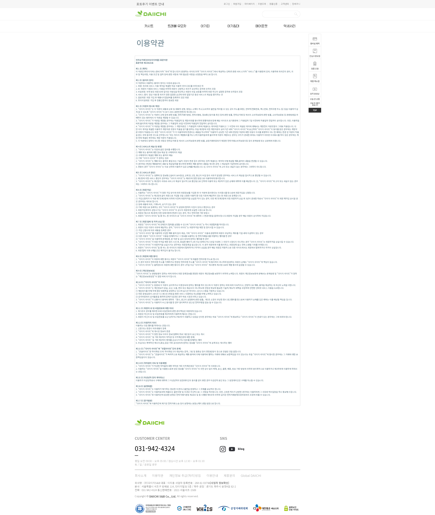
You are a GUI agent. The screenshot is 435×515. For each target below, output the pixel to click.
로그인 (227, 3)
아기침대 (233, 26)
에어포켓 (261, 26)
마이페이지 (250, 3)
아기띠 (205, 26)
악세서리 (289, 26)
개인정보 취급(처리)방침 (185, 475)
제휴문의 (229, 475)
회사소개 (140, 475)
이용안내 (212, 475)
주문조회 (262, 3)
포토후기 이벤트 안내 (150, 4)
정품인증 (273, 3)
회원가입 (237, 3)
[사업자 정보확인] (219, 483)
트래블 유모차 (177, 26)
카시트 (148, 26)
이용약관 (157, 475)
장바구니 (296, 3)
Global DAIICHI (251, 475)
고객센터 (285, 3)
